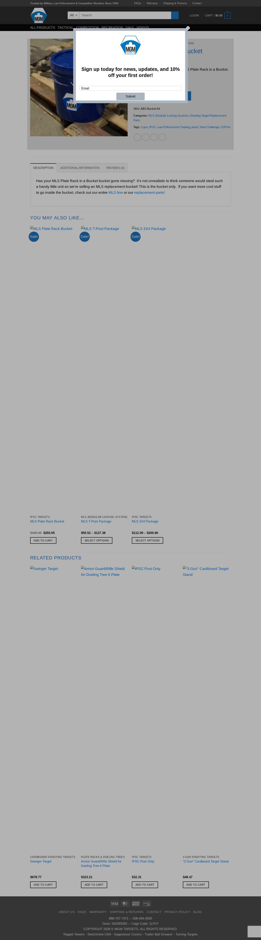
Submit (130, 96)
